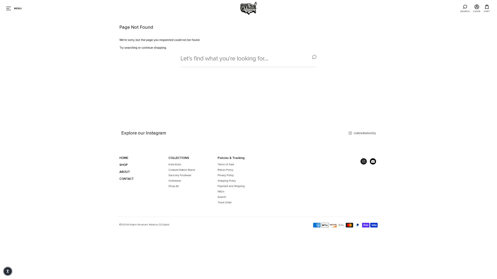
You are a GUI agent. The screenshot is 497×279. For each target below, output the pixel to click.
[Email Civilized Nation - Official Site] (373, 161)
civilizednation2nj (365, 133)
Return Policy (225, 169)
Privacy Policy (226, 175)
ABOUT (124, 172)
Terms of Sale (226, 164)
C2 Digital (164, 224)
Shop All (174, 186)
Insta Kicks (175, 164)
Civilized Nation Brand (182, 169)
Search (222, 197)
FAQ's (221, 191)
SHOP (123, 165)
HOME (123, 158)
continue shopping (154, 48)
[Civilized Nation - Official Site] (248, 8)
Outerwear (175, 180)
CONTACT (126, 179)
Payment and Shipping (231, 186)
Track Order (224, 202)
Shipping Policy (227, 180)
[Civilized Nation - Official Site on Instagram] (364, 161)
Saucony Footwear (180, 175)
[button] (7, 271)
